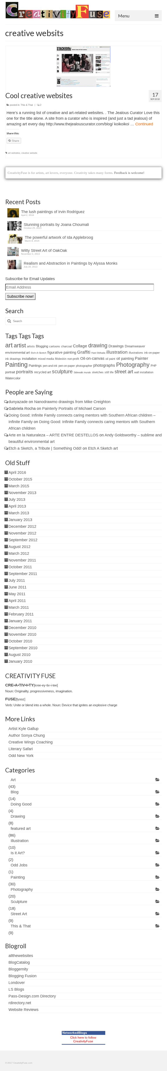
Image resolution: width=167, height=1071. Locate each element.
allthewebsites (20, 955)
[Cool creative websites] (83, 66)
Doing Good (21, 804)
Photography (133, 364)
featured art (21, 828)
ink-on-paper (152, 352)
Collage (80, 346)
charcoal (66, 346)
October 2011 (20, 567)
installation (29, 358)
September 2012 (22, 540)
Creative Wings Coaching (30, 742)
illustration (117, 352)
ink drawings (13, 358)
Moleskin (60, 358)
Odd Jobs (19, 865)
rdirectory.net (19, 1003)
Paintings (35, 365)
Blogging (42, 346)
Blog (14, 792)
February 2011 (21, 614)
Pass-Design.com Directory (32, 996)
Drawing (18, 816)
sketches (98, 372)
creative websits (29, 153)
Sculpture (19, 902)
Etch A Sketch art (103, 448)
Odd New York (20, 755)
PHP (154, 365)
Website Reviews (23, 1009)
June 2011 (17, 587)
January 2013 (20, 520)
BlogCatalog (19, 962)
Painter (141, 358)
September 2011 (22, 574)
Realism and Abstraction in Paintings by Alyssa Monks (70, 263)
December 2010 (22, 627)
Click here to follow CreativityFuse (83, 1039)
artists (31, 346)
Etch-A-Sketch (38, 352)
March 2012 (18, 553)
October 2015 (20, 479)
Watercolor (12, 378)
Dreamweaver (135, 346)
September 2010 (22, 648)
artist (20, 345)
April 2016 (17, 472)
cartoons (54, 346)
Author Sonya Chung (26, 735)
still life (109, 372)
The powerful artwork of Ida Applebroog (59, 237)
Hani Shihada (98, 352)
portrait (10, 372)
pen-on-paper (66, 365)
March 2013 (18, 513)
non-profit (73, 358)
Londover (16, 982)
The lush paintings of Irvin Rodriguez (53, 212)
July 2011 (16, 580)
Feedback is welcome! (129, 173)
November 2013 (22, 493)
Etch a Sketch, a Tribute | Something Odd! (45, 448)
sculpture (62, 371)
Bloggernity (18, 969)
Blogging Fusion (22, 976)
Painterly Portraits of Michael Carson (74, 408)
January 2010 (20, 661)
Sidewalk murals (82, 372)
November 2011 (22, 560)
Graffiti (83, 352)
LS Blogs (16, 989)
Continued (144, 124)
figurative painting (61, 352)
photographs (104, 365)
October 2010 (20, 641)
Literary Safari (20, 749)
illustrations (136, 352)
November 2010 (22, 634)
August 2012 (19, 547)
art (9, 345)
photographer (84, 365)
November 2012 (22, 533)
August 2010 (19, 654)
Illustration (19, 841)
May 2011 (16, 594)
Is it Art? (18, 853)
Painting (16, 364)
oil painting (125, 358)
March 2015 (18, 486)
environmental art (17, 352)
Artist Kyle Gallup (23, 728)
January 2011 (20, 621)
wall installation (143, 372)
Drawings (116, 346)
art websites (14, 153)
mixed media (46, 358)
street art (124, 371)
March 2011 (18, 607)
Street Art (19, 914)
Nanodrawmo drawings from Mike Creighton (72, 402)
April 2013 (17, 506)
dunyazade (18, 402)
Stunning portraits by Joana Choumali (56, 224)
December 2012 (22, 526)
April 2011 (17, 601)
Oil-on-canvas (92, 358)
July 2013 (16, 499)
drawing (97, 345)
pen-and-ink (50, 365)
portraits (24, 371)
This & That (27, 105)
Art (13, 780)
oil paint (110, 358)
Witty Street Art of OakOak (44, 250)
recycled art (42, 372)
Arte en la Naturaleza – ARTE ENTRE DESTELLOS (53, 435)
